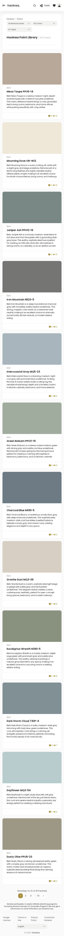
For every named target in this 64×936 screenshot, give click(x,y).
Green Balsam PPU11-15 (21, 441)
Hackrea (36, 932)
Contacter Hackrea (49, 919)
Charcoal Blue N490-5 (20, 510)
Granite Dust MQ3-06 (20, 579)
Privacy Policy (34, 919)
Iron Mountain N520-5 (20, 299)
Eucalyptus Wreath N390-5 (24, 649)
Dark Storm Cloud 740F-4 (23, 721)
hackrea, (13, 5)
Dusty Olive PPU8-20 (19, 856)
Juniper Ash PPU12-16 (20, 230)
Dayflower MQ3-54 (19, 790)
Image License (6, 919)
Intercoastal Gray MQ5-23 (23, 371)
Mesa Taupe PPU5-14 (20, 91)
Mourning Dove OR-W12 (21, 160)
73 (38, 895)
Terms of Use (22, 919)
